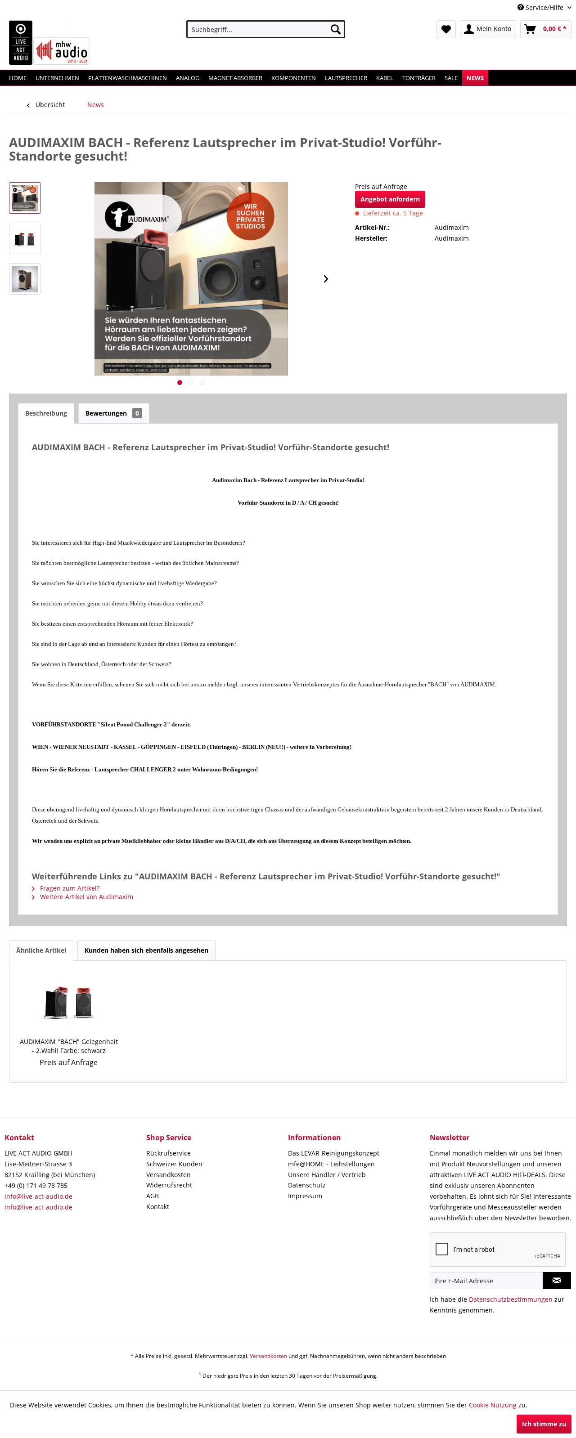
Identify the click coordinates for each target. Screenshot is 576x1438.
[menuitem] (265, 29)
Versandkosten (168, 1174)
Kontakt (157, 1206)
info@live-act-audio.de (38, 1196)
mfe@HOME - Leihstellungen (331, 1164)
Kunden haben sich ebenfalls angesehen (146, 950)
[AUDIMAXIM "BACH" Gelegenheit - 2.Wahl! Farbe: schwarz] (68, 1001)
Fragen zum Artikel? (68, 888)
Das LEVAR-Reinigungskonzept (333, 1153)
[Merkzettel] (446, 29)
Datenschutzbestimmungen (511, 1299)
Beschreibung (46, 413)
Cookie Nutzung (493, 1405)
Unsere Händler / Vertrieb (327, 1174)
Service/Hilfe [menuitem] (544, 7)
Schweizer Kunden (174, 1164)
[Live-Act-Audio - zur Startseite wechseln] (49, 42)
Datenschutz (307, 1185)
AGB (152, 1196)
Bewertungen (112, 413)
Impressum (305, 1196)
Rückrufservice (168, 1153)
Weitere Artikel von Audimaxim (85, 896)
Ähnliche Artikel (41, 950)
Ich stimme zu (544, 1424)
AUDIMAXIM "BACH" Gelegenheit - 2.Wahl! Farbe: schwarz (69, 1046)
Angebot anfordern (390, 199)
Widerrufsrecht (169, 1185)
